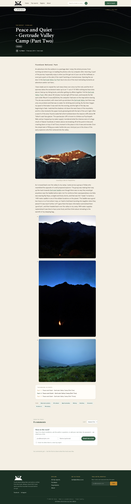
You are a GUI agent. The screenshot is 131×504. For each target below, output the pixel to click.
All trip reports (21, 9)
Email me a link (88, 438)
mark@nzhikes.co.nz (77, 480)
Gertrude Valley (79, 100)
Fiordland (54, 482)
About (49, 3)
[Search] (86, 3)
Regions (42, 3)
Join (113, 483)
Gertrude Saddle (55, 190)
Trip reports (34, 3)
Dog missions (55, 485)
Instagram (23, 492)
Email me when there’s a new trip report (49, 442)
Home (27, 3)
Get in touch (111, 3)
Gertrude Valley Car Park (51, 80)
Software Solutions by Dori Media (65, 501)
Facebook (16, 492)
